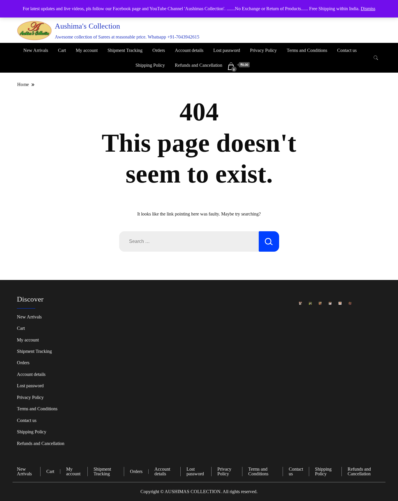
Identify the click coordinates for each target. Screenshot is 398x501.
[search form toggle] (376, 57)
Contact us (347, 50)
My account (87, 50)
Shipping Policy (150, 65)
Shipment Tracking (125, 50)
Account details (189, 50)
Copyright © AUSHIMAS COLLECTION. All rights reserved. (199, 491)
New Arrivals (35, 50)
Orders (158, 50)
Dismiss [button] (368, 8)
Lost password (226, 50)
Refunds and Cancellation (198, 65)
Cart (62, 50)
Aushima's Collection (87, 26)
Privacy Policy (263, 50)
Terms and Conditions (307, 50)
